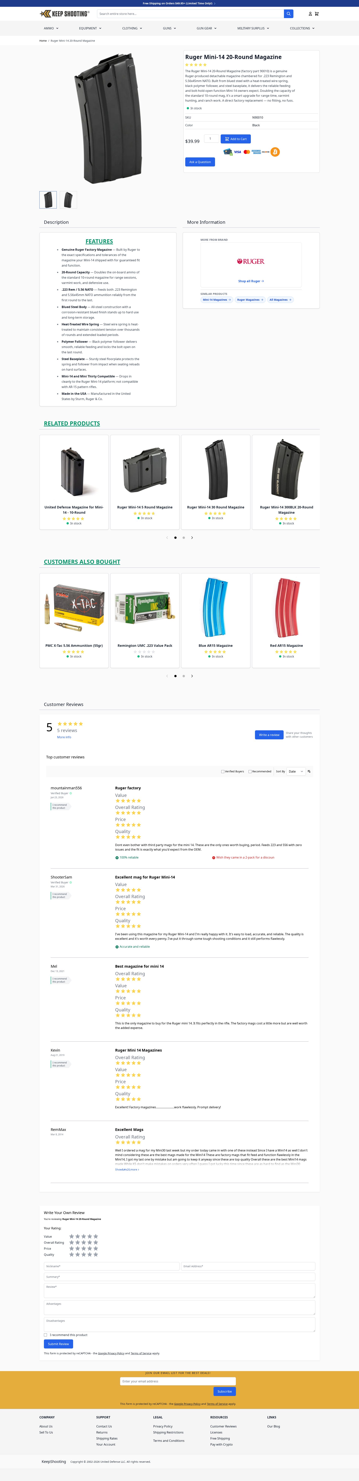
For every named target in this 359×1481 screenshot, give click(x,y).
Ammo (49, 28)
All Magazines (279, 299)
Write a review (269, 735)
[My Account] (310, 14)
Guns (167, 28)
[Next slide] (192, 538)
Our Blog (273, 1426)
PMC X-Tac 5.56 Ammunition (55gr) (74, 645)
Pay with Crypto (221, 1444)
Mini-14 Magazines (215, 299)
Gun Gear (204, 28)
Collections (300, 28)
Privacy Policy (162, 1426)
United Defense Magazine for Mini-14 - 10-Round (73, 510)
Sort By (280, 771)
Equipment (88, 28)
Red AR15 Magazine (286, 645)
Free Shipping (220, 1438)
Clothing (130, 28)
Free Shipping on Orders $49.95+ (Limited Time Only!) (178, 3)
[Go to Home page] (64, 14)
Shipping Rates (107, 1438)
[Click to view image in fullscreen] (107, 118)
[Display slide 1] (175, 538)
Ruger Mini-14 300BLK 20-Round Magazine (286, 510)
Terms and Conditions (168, 1441)
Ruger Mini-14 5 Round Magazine (145, 507)
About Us (46, 1426)
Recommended (261, 771)
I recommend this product (68, 1335)
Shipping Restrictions (168, 1432)
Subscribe (225, 1391)
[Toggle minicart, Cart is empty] (317, 14)
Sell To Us (46, 1432)
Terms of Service (141, 1353)
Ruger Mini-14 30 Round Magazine (215, 507)
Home (43, 40)
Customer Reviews (223, 1426)
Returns (102, 1432)
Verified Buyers (234, 771)
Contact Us (104, 1426)
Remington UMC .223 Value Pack (145, 645)
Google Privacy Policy (111, 1353)
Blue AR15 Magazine (216, 645)
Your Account (105, 1444)
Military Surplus (251, 28)
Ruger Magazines (248, 299)
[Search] (288, 13)
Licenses (216, 1432)
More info (64, 737)
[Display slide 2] (184, 538)
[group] (196, 65)
